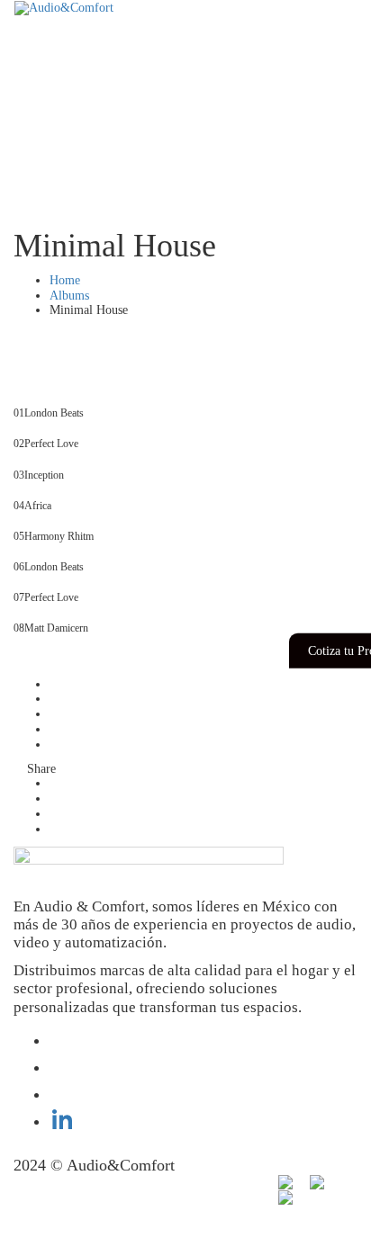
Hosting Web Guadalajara (77, 1186)
